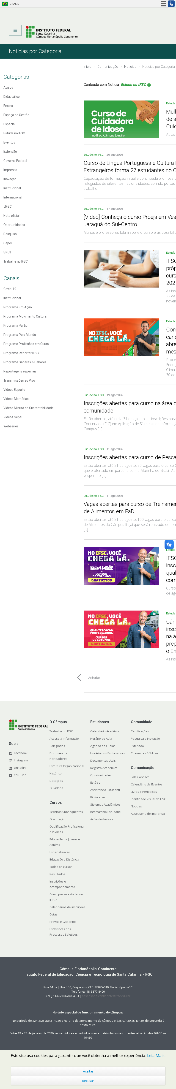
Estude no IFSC (14, 133)
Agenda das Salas (103, 746)
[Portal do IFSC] (51, 31)
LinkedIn (20, 768)
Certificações (140, 731)
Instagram (21, 760)
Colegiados (57, 746)
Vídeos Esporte (14, 389)
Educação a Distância (64, 859)
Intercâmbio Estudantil (105, 812)
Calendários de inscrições (67, 907)
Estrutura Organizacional (67, 766)
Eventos (9, 142)
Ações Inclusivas (101, 819)
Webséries (11, 426)
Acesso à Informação (64, 738)
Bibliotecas (97, 797)
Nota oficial (11, 215)
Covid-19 (9, 289)
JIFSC (7, 206)
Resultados (57, 874)
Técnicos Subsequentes (66, 812)
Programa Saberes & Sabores (25, 362)
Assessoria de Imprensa (148, 814)
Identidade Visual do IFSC (148, 799)
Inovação (9, 179)
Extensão (10, 151)
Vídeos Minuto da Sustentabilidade (28, 408)
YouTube (20, 775)
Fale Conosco (140, 777)
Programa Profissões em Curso (26, 344)
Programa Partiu (15, 325)
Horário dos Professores (107, 753)
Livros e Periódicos (144, 792)
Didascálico (11, 96)
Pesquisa (10, 234)
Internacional (12, 197)
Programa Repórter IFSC (21, 353)
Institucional (12, 188)
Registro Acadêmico (104, 768)
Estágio (95, 782)
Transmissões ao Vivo (19, 380)
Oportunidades (14, 225)
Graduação (57, 819)
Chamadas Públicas (144, 753)
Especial (9, 124)
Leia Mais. (156, 1055)
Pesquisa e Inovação (145, 738)
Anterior (94, 677)
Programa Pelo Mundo (19, 335)
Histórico (56, 773)
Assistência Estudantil (105, 790)
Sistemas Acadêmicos (105, 804)
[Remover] (149, 85)
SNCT (7, 252)
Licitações (56, 781)
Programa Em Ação (17, 307)
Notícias (136, 806)
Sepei (7, 243)
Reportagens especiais (19, 371)
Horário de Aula (101, 738)
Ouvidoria (56, 788)
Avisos (8, 87)
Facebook (21, 753)
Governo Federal (15, 161)
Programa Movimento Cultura (25, 316)
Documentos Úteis (103, 760)
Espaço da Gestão (16, 115)
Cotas (54, 914)
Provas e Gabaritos (63, 922)
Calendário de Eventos (146, 784)
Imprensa (10, 170)
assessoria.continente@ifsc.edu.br (106, 996)
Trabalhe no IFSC (15, 261)
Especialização (60, 852)
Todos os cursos (61, 867)
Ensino (8, 106)
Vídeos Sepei (12, 417)
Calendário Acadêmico (105, 731)
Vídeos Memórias (16, 399)
